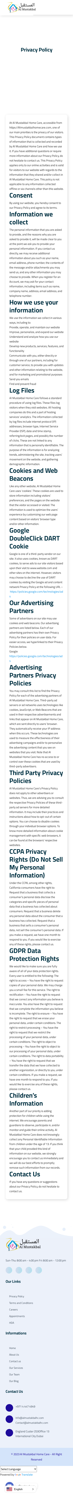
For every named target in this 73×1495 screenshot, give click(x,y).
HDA (11, 1322)
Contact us (15, 1361)
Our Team (14, 1374)
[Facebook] (9, 1270)
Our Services (16, 1368)
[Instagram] (38, 1270)
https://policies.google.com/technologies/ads (36, 594)
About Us (14, 1354)
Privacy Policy (16, 1296)
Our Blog (14, 1381)
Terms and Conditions (21, 1303)
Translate (27, 1474)
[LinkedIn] (28, 1270)
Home (12, 1348)
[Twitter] (19, 1270)
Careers (13, 1309)
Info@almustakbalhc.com (30, 1418)
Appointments (17, 1316)
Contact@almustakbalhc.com (32, 1422)
